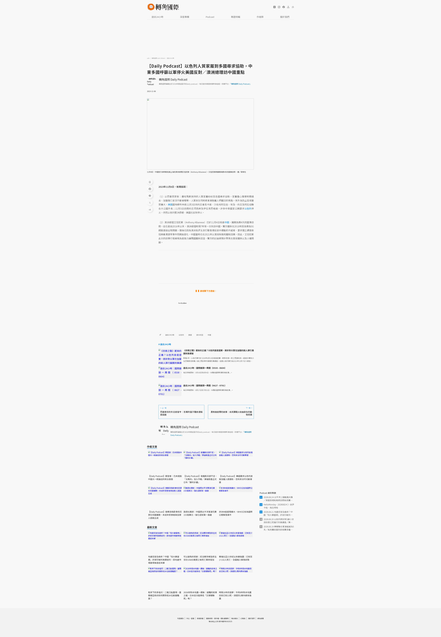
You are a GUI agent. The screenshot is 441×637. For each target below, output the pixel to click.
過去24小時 (157, 16)
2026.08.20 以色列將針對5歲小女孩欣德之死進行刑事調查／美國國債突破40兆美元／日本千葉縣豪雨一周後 (279, 521)
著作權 (216, 618)
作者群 (260, 16)
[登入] (288, 7)
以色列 (181, 335)
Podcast (210, 16)
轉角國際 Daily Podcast (173, 79)
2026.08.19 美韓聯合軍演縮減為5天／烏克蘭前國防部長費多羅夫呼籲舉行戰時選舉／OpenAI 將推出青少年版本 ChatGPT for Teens (279, 528)
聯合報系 (234, 618)
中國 (209, 335)
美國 (190, 335)
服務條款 (209, 618)
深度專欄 (184, 16)
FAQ (187, 618)
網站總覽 (260, 618)
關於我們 (284, 16)
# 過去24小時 (164, 344)
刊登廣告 (180, 618)
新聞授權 (200, 618)
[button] (274, 7)
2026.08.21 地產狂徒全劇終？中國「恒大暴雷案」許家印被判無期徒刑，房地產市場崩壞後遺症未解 (278, 513)
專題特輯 (235, 16)
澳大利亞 (199, 335)
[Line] (150, 195)
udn (148, 58)
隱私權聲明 (225, 618)
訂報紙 (243, 618)
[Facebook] (150, 189)
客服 (192, 618)
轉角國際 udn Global (158, 58)
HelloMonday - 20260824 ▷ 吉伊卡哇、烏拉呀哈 (279, 506)
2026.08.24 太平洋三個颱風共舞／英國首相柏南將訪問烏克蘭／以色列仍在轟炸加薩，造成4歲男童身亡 (279, 499)
